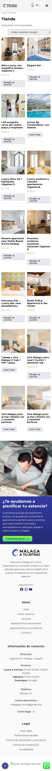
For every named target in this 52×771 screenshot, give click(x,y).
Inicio (4, 13)
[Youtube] (30, 589)
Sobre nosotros (26, 614)
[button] (47, 5)
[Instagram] (26, 589)
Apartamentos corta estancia (26, 628)
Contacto (26, 632)
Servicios (26, 618)
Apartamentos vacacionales (26, 623)
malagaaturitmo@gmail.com (26, 704)
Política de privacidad (26, 735)
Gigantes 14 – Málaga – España (26, 658)
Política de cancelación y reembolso (26, 740)
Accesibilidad (26, 749)
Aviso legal (26, 731)
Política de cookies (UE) (26, 745)
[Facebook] (21, 589)
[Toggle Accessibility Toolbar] (5, 766)
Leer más (34, 134)
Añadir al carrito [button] (9, 83)
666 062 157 (26, 693)
